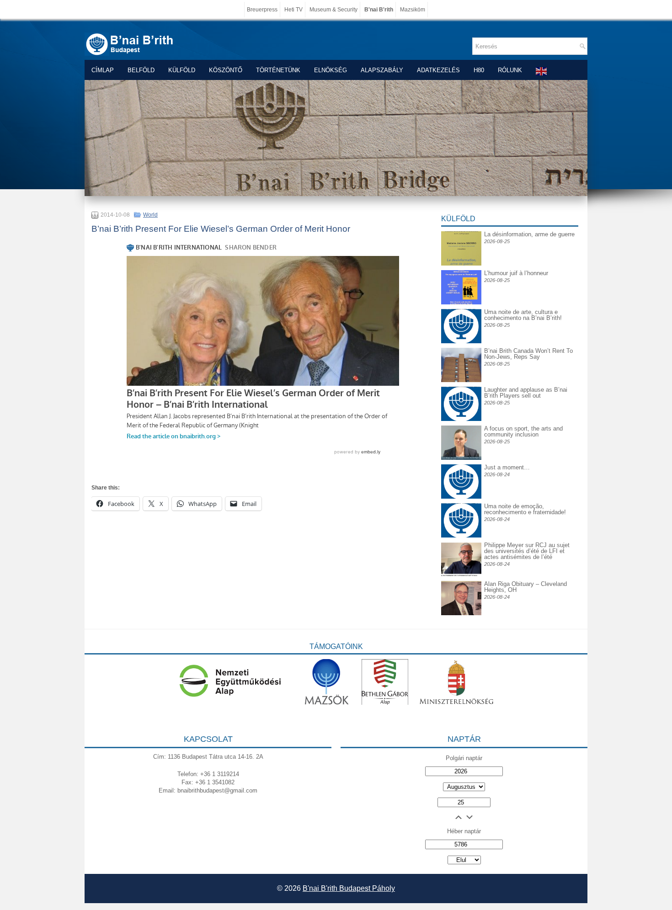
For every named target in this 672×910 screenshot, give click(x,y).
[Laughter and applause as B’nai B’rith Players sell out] (461, 386)
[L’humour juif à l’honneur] (461, 302)
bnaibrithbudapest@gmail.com (217, 790)
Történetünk (278, 70)
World (150, 215)
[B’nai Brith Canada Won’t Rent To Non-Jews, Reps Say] (461, 380)
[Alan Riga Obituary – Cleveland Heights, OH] (461, 613)
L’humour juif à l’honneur (516, 273)
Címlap (102, 70)
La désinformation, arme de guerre (529, 234)
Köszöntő (225, 70)
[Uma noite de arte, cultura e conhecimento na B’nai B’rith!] (461, 316)
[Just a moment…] (461, 496)
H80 (479, 70)
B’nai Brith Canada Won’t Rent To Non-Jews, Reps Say (528, 353)
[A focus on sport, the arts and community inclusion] (461, 457)
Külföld (181, 70)
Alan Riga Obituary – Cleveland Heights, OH (525, 586)
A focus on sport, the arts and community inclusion (523, 431)
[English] (542, 71)
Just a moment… (507, 467)
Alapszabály (382, 70)
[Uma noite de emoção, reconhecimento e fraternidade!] (461, 510)
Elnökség (330, 70)
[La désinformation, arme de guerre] (461, 263)
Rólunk (510, 70)
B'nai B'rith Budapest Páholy (349, 888)
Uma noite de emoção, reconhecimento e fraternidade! (525, 509)
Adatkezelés (438, 70)
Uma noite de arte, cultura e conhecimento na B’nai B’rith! (523, 315)
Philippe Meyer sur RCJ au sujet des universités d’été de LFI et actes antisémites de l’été (527, 551)
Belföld (141, 70)
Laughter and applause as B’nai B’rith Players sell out (525, 392)
